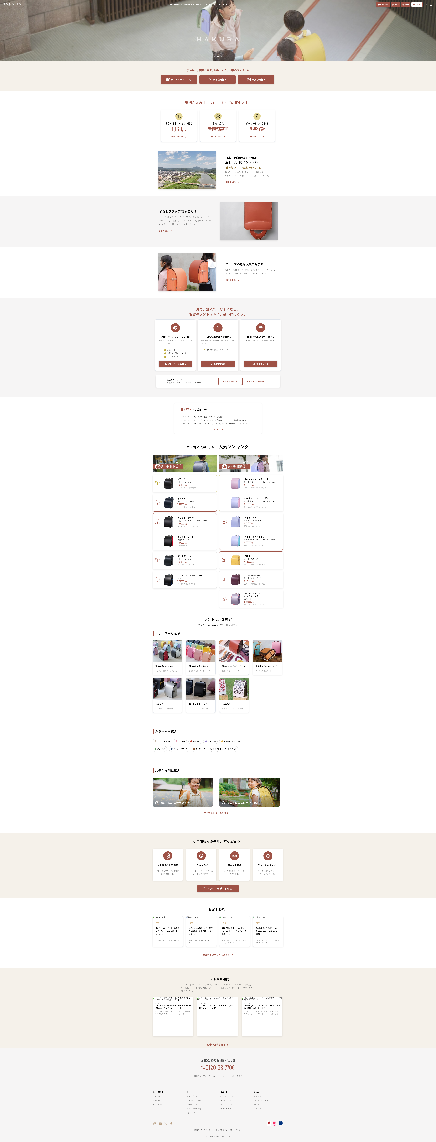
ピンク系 (181, 741)
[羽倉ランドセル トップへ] (12, 4)
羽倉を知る (232, 182)
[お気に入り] (426, 4)
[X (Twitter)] (166, 1123)
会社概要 (196, 1130)
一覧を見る (218, 429)
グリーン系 (161, 749)
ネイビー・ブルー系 (180, 749)
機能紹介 (257, 1104)
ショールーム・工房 (161, 1096)
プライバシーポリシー (207, 1130)
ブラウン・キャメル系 (204, 749)
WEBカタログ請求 (193, 1109)
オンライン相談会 (255, 381)
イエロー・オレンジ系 (232, 741)
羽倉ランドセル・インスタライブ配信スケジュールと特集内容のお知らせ (220, 420)
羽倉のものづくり (261, 1100)
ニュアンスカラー (163, 741)
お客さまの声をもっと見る (218, 955)
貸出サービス (230, 381)
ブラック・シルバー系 (228, 749)
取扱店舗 (156, 1100)
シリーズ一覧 (191, 1096)
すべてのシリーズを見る (218, 813)
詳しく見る (166, 230)
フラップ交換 (225, 1100)
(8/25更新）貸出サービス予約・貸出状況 (208, 417)
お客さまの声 (222, 4)
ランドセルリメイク (228, 1109)
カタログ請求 (191, 1104)
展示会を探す (220, 364)
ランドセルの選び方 (194, 1100)
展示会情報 (157, 1104)
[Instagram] (155, 1123)
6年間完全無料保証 (228, 1096)
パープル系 (212, 741)
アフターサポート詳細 (219, 888)
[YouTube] (160, 1123)
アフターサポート (227, 1104)
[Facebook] (171, 1123)
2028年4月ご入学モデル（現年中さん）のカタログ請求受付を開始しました (221, 423)
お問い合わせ (238, 1130)
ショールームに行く (177, 364)
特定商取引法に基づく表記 (224, 1130)
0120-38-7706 (220, 1067)
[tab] (214, 56)
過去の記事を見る (218, 1044)
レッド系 (196, 741)
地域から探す (262, 364)
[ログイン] (431, 4)
